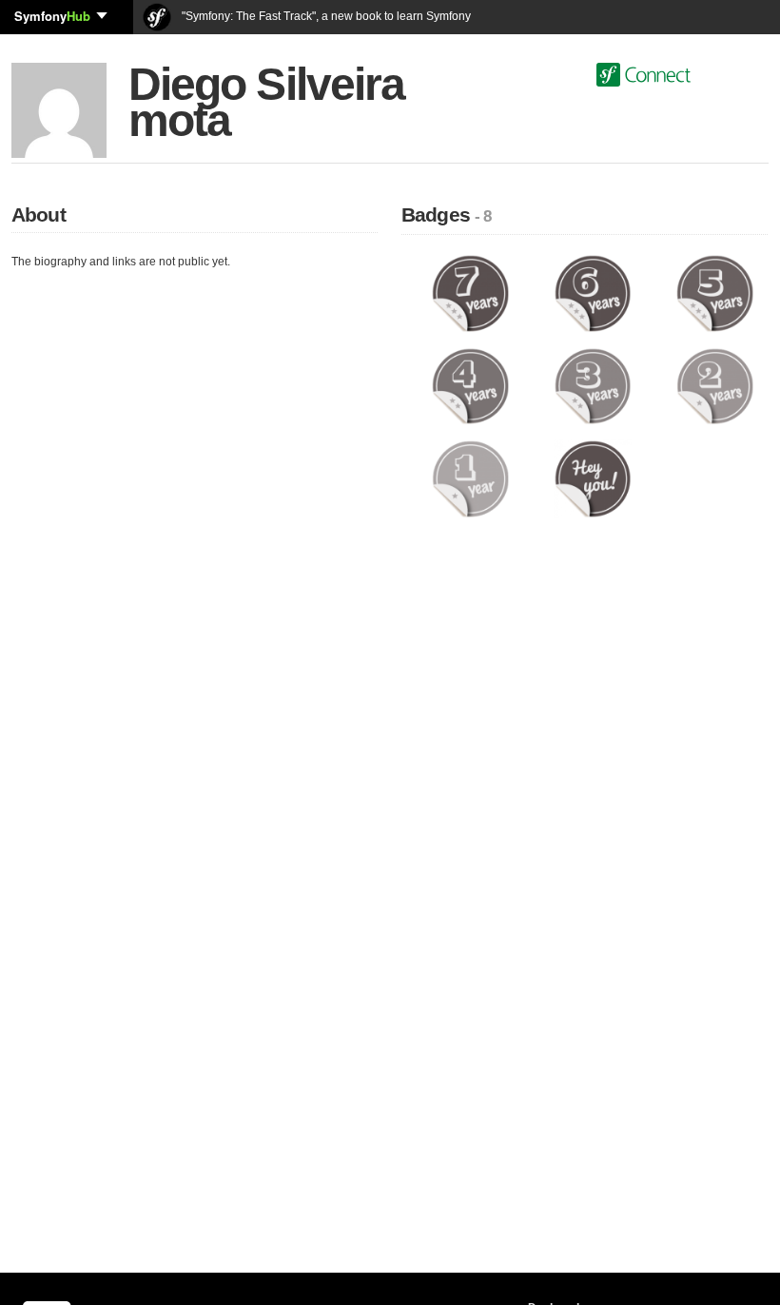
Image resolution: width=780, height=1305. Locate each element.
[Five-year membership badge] (714, 293)
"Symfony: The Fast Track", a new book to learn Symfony (325, 16)
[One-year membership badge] (470, 478)
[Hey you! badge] (593, 478)
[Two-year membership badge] (714, 385)
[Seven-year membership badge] (470, 293)
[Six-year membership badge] (593, 293)
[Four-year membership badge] (470, 385)
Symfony (52, 16)
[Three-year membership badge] (593, 385)
